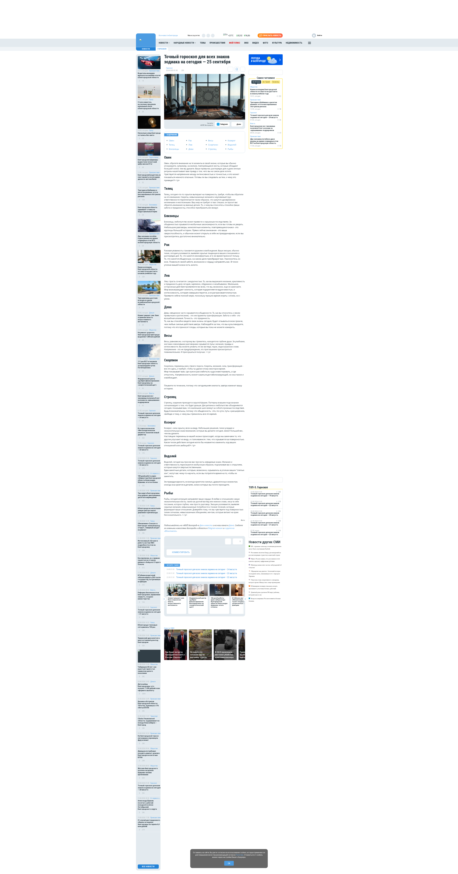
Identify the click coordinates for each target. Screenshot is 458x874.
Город (151, 99)
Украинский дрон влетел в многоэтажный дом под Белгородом (149, 640)
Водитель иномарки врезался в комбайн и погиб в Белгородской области (149, 75)
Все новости (148, 866)
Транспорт (154, 716)
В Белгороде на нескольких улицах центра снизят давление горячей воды (149, 510)
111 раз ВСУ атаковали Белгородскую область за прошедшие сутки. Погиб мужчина (148, 365)
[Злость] (208, 541)
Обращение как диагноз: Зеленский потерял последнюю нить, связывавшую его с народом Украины (264, 573)
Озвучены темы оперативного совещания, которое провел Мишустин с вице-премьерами (264, 581)
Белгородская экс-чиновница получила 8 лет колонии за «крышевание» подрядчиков (149, 399)
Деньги (151, 313)
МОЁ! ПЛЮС (234, 43)
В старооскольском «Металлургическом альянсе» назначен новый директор (148, 431)
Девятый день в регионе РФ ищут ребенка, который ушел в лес (264, 593)
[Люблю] (185, 541)
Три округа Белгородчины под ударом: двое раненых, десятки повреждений (149, 495)
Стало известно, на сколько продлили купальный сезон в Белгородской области (148, 105)
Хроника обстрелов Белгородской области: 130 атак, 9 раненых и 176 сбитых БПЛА (148, 704)
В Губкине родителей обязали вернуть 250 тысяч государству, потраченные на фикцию (149, 578)
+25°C (230, 35)
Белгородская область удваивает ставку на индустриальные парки (147, 209)
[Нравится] (169, 541)
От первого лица (155, 473)
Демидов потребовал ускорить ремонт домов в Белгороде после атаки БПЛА (148, 754)
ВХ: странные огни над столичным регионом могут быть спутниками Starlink (265, 547)
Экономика (153, 205)
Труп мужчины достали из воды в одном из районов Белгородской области (148, 301)
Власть (151, 393)
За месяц (275, 82)
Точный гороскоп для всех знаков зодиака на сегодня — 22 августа (149, 463)
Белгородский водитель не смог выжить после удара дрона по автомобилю (149, 177)
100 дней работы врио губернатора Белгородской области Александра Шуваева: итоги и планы (149, 479)
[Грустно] (200, 541)
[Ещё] (309, 43)
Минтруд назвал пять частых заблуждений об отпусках (265, 566)
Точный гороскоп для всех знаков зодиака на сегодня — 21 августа (149, 612)
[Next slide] (245, 599)
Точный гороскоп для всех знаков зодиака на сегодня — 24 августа (149, 415)
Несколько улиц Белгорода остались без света (149, 134)
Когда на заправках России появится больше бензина (265, 600)
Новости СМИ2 (169, 628)
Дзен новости (206, 525)
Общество (152, 265)
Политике (240, 855)
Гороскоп (162, 49)
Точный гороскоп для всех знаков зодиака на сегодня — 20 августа (149, 788)
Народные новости (184, 43)
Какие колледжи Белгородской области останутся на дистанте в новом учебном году (147, 270)
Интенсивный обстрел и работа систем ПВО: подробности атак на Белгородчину (148, 544)
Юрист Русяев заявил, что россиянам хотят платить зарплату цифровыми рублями (264, 560)
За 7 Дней (266, 82)
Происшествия (217, 43)
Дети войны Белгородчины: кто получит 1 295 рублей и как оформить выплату (149, 687)
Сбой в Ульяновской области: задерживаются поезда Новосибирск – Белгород (148, 722)
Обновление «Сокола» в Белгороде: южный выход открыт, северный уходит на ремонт (149, 527)
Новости (163, 43)
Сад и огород (153, 157)
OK (229, 863)
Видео (255, 43)
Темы (203, 43)
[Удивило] (193, 541)
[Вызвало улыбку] (177, 541)
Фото (265, 43)
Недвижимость (294, 43)
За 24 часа (256, 82)
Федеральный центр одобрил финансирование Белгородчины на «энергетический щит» (148, 382)
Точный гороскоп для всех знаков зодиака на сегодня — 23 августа (149, 448)
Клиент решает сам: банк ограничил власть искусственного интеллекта (148, 318)
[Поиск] (317, 42)
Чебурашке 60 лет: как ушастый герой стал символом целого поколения (147, 670)
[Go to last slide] (164, 599)
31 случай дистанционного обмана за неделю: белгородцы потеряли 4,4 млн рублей (149, 823)
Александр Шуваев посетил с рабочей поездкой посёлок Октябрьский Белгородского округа (147, 805)
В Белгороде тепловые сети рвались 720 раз (147, 626)
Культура (277, 43)
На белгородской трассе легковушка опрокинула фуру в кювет (148, 738)
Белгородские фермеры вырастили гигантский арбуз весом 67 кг (148, 162)
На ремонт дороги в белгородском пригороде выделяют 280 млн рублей (149, 335)
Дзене (231, 525)
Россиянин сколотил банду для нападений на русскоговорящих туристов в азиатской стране (265, 554)
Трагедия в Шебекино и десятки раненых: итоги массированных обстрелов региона (149, 193)
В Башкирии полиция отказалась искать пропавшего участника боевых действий (263, 587)
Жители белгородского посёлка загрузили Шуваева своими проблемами (148, 771)
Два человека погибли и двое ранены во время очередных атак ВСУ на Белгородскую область (149, 239)
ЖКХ (246, 43)
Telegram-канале (215, 528)
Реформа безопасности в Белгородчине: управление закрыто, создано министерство (149, 596)
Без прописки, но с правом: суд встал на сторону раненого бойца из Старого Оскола (149, 561)
